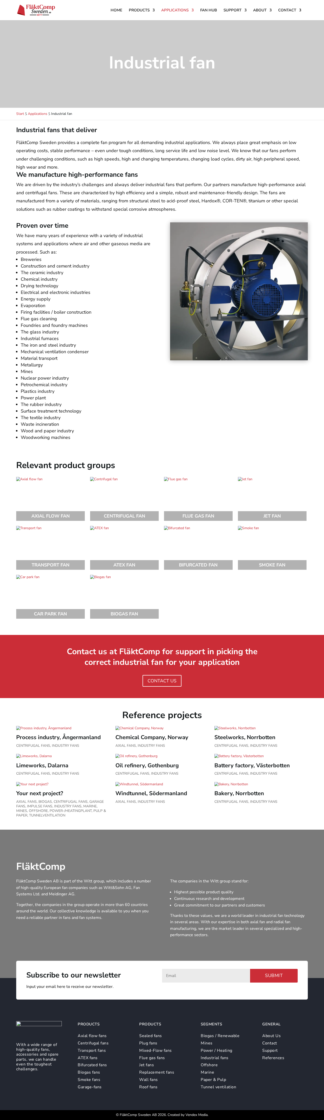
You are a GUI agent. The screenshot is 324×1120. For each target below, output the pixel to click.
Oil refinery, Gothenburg (147, 765)
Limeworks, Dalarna (42, 765)
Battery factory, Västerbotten (252, 765)
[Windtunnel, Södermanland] (162, 784)
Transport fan (50, 565)
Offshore (38, 810)
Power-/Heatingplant (71, 810)
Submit (274, 975)
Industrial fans (215, 1058)
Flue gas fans (152, 1058)
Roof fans (148, 1087)
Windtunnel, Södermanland (151, 793)
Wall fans (148, 1079)
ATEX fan (124, 565)
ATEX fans (88, 1058)
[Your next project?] (63, 784)
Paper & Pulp (213, 1079)
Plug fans (148, 1043)
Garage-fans (90, 1087)
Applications (175, 10)
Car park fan (50, 614)
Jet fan (272, 516)
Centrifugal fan (124, 516)
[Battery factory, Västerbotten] (261, 756)
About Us (271, 1036)
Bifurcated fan (198, 565)
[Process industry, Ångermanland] (63, 728)
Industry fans (65, 745)
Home (116, 10)
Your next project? (39, 793)
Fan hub (208, 10)
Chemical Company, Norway (151, 737)
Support (232, 10)
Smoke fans (89, 1079)
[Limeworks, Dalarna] (63, 756)
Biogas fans (89, 1072)
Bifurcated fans (92, 1065)
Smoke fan (272, 565)
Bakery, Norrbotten (239, 793)
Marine (90, 806)
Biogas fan (124, 614)
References (273, 1058)
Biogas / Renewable (220, 1036)
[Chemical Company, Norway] (162, 728)
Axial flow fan (50, 516)
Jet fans (146, 1065)
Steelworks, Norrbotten (244, 737)
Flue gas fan (198, 516)
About (260, 10)
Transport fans (92, 1050)
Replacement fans (156, 1072)
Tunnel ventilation (218, 1087)
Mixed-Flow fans (155, 1050)
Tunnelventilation (47, 815)
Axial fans (125, 745)
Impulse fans (39, 806)
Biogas (45, 801)
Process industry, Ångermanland (58, 737)
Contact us (162, 681)
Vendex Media (197, 1114)
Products (139, 10)
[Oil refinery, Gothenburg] (162, 756)
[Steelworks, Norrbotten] (261, 728)
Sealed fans (150, 1036)
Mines (21, 810)
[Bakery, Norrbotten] (261, 784)
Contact (287, 10)
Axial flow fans (92, 1036)
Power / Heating (216, 1050)
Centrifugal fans (33, 745)
